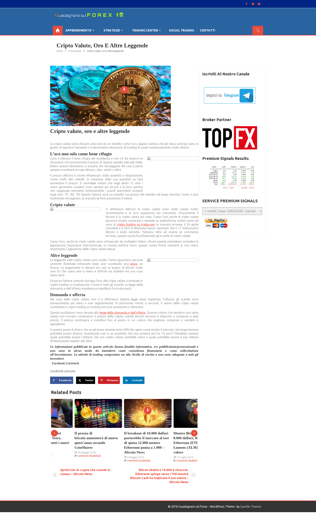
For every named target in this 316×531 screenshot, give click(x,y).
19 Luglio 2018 (161, 457)
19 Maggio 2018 (63, 452)
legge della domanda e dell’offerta (122, 312)
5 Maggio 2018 (111, 457)
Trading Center (145, 30)
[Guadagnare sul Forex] (58, 30)
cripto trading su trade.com (136, 224)
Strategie (112, 30)
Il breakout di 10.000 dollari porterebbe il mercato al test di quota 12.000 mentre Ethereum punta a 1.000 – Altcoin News (122, 442)
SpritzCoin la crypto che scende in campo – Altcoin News (85, 472)
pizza (133, 263)
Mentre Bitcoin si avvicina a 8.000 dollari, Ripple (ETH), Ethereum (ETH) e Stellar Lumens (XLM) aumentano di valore (173, 442)
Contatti (207, 30)
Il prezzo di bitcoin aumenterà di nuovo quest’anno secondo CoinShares (72, 440)
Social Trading (181, 30)
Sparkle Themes (250, 506)
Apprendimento (78, 30)
